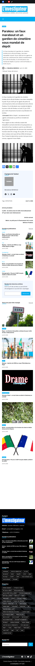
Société (4, 26)
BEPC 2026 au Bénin (7, 595)
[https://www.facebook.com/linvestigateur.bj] (22, 657)
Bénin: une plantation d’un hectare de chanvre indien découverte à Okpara (12, 264)
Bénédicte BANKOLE (13, 68)
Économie (15, 579)
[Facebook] (3, 2)
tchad (9, 627)
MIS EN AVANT (25, 617)
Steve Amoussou (24, 625)
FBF (28, 606)
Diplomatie (5, 574)
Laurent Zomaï (25, 611)
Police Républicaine (7, 619)
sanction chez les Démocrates (10, 625)
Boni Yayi (17, 595)
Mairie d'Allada (20, 614)
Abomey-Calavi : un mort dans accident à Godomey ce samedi (13, 255)
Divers (3, 261)
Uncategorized (5, 252)
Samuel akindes (25, 622)
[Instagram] (11, 194)
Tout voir (31, 228)
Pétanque (5, 622)
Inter (3, 242)
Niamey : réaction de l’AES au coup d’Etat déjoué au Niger (11, 245)
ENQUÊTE (19, 574)
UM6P (12, 630)
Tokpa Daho (26, 627)
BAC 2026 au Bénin (7, 590)
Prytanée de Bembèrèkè (21, 619)
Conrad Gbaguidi (7, 601)
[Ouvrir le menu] (3, 19)
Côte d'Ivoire (23, 603)
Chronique (5, 571)
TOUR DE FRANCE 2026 (27, 576)
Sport (17, 576)
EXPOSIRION (14, 606)
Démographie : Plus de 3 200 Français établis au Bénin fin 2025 (12, 274)
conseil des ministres (19, 601)
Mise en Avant (6, 617)
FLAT (23, 663)
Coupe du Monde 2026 (16, 571)
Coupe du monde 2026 (8, 603)
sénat (4, 627)
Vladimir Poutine (7, 633)
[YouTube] (9, 2)
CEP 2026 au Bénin (21, 598)
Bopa (23, 595)
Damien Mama (6, 606)
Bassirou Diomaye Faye (24, 593)
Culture (26, 571)
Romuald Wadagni (14, 622)
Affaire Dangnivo (7, 587)
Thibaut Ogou (17, 627)
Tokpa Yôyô (5, 630)
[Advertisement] (17, 489)
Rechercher (26, 293)
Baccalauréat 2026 (18, 590)
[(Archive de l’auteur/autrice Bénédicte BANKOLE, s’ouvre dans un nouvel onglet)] (3, 69)
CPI (16, 603)
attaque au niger (18, 587)
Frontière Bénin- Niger (8, 609)
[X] (6, 2)
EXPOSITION (8, 201)
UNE (17, 630)
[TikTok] (12, 2)
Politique (5, 576)
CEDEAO (13, 598)
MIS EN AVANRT (15, 617)
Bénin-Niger (6, 598)
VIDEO (22, 630)
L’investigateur (14, 663)
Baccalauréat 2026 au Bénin (10, 593)
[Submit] (30, 644)
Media (30, 574)
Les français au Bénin (8, 614)
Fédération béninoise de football (11, 611)
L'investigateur (8, 657)
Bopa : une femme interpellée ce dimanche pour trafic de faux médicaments (11, 235)
